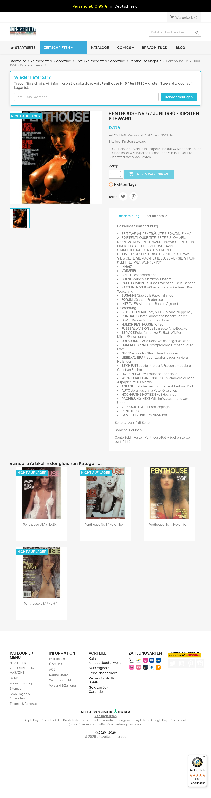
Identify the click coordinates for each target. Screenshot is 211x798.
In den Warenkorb (149, 173)
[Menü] (204, 757)
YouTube (181, 663)
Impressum (57, 659)
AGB (52, 669)
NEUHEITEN (18, 663)
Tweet (123, 196)
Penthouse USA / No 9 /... (41, 604)
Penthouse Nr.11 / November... (105, 524)
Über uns (55, 664)
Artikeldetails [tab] (157, 216)
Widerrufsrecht (60, 680)
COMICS (15, 678)
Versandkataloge (22, 683)
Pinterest (133, 196)
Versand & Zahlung (62, 685)
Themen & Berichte (23, 704)
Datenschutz (58, 675)
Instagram (200, 663)
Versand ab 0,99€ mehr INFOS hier (151, 135)
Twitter (172, 663)
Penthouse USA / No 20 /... (41, 524)
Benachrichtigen (179, 97)
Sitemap (15, 689)
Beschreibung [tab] (129, 216)
